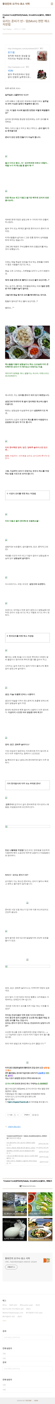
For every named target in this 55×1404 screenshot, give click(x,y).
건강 (38, 1305)
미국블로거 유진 (9, 1317)
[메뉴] (52, 4)
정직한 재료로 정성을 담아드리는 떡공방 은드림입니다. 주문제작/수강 (20, 57)
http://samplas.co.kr (16, 67)
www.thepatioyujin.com (13, 1313)
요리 (20, 1317)
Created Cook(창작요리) (14, 1136)
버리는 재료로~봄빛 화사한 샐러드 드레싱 (21, 1148)
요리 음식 (13, 1305)
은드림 (11, 52)
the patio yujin (27, 1305)
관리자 (36, 1401)
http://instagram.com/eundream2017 (23, 48)
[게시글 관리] (18, 1115)
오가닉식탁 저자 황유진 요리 (14, 1309)
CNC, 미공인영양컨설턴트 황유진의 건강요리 (21, 1262)
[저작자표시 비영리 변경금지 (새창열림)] (35, 1115)
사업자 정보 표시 (14, 1127)
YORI (10, 70)
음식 (28, 1309)
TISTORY (28, 1401)
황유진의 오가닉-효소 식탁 (16, 4)
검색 (49, 1337)
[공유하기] (14, 1115)
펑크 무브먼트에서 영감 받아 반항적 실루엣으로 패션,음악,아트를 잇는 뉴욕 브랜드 (19, 75)
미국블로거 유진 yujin (34, 1313)
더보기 (4, 1321)
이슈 (5, 1305)
